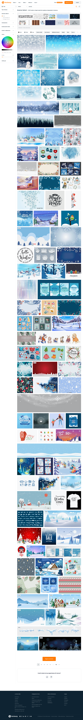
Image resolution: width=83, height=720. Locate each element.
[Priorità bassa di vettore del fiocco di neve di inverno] (30, 200)
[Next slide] (79, 32)
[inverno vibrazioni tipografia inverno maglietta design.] (66, 500)
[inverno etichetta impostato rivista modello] (53, 353)
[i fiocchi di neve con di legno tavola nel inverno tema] (45, 61)
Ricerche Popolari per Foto (37, 704)
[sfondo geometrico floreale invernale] (49, 183)
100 (56, 664)
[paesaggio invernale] (49, 567)
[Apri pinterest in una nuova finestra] (25, 716)
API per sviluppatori (18, 705)
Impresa (16, 701)
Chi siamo (49, 700)
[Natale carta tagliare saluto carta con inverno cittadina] (21, 551)
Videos (24, 2)
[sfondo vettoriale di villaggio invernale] (27, 169)
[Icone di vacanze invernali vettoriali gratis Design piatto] (49, 153)
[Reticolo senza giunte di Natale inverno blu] (70, 385)
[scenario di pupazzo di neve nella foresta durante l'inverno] (53, 271)
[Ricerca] (76, 6)
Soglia (3, 55)
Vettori (14, 2)
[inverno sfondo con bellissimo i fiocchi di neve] (52, 78)
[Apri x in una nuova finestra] (29, 716)
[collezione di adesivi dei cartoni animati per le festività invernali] (49, 307)
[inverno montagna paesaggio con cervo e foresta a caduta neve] (27, 643)
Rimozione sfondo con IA (19, 709)
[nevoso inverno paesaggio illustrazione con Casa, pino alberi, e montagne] (27, 153)
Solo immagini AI (6, 17)
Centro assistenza (51, 696)
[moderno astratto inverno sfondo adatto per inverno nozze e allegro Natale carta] (28, 585)
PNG (27, 32)
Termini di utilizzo (54, 716)
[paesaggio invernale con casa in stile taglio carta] (31, 617)
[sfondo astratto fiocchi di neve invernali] (31, 44)
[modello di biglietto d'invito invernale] (59, 289)
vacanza (73, 32)
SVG (21, 32)
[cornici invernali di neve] (45, 255)
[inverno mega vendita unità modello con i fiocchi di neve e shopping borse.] (24, 420)
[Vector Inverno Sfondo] (26, 338)
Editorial (30, 2)
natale (63, 32)
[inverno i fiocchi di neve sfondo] (66, 237)
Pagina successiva (49, 659)
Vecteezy (16, 698)
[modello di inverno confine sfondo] (48, 169)
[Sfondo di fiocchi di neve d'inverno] (28, 78)
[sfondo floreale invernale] (54, 137)
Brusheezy (17, 696)
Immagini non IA (6, 19)
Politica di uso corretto (70, 716)
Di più (35, 2)
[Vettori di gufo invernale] (70, 218)
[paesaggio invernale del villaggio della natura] (46, 218)
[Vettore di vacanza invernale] (27, 483)
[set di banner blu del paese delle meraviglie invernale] (70, 107)
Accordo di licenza (35, 696)
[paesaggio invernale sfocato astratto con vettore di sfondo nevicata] (38, 107)
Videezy (16, 700)
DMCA (33, 698)
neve (68, 32)
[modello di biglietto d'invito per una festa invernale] (44, 466)
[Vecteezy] (6, 2)
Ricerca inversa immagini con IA (20, 707)
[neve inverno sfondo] (69, 61)
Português (66, 700)
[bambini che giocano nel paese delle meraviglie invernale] (67, 466)
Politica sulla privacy (61, 716)
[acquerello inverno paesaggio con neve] (71, 153)
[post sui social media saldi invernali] (70, 169)
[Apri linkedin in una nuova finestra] (23, 716)
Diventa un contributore (50, 702)
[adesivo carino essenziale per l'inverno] (24, 323)
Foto (19, 2)
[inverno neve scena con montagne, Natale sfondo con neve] (32, 601)
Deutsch (65, 701)
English (65, 696)
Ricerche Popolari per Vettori (36, 702)
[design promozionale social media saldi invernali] (49, 585)
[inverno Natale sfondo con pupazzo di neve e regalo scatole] (29, 536)
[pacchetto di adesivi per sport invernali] (72, 567)
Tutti (4, 16)
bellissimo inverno (55, 32)
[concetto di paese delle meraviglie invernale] (30, 137)
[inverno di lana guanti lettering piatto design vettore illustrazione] (27, 436)
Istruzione (17, 703)
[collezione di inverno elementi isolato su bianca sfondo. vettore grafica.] (71, 183)
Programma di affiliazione (37, 700)
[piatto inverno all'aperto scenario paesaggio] (36, 551)
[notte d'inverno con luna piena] (26, 466)
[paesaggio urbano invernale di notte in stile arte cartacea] (73, 78)
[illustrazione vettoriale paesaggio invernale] (69, 536)
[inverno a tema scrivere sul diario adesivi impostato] (29, 353)
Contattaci (49, 698)
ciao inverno (47, 32)
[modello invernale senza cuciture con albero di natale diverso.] (26, 567)
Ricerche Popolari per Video (36, 707)
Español (65, 698)
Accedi (77, 2)
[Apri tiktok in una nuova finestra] (27, 716)
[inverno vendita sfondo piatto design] (68, 436)
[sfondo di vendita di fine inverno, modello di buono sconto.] (49, 536)
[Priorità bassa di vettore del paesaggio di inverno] (73, 271)
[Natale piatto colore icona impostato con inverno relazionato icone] (46, 436)
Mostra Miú (75, 22)
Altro (65, 705)
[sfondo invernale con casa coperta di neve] (65, 601)
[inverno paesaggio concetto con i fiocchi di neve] (29, 93)
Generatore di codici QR (19, 711)
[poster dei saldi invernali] (73, 420)
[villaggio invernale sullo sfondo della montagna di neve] (25, 218)
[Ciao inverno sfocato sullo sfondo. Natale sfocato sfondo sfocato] (27, 289)
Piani (55, 2)
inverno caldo (39, 32)
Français (65, 703)
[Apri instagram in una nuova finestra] (21, 716)
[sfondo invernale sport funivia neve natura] (29, 271)
